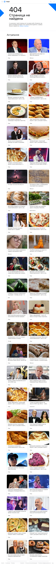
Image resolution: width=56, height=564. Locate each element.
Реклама (13, 563)
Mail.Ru (2, 563)
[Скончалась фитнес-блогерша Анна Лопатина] (17, 463)
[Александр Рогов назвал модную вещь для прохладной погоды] (39, 506)
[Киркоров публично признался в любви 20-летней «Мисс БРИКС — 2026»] (39, 158)
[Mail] (4, 1)
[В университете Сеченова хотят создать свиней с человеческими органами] (39, 354)
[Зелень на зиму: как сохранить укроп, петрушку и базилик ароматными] (39, 201)
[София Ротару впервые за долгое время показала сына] (17, 506)
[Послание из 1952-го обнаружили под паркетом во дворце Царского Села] (39, 180)
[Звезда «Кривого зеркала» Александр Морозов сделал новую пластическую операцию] (39, 71)
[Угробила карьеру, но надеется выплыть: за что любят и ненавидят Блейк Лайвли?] (39, 245)
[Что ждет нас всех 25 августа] (17, 180)
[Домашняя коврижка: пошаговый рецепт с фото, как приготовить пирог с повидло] (39, 441)
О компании (7, 563)
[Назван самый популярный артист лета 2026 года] (17, 376)
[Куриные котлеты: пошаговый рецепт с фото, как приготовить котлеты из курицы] (17, 419)
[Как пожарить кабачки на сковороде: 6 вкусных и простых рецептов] (17, 114)
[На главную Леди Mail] (7, 1)
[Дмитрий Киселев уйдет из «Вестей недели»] (39, 49)
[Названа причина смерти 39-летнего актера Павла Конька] (17, 71)
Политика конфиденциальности (44, 563)
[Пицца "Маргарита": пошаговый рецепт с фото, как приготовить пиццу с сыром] (17, 398)
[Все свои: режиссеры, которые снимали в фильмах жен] (17, 550)
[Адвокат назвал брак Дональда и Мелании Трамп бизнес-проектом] (17, 354)
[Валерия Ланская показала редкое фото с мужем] (17, 223)
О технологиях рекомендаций (31, 563)
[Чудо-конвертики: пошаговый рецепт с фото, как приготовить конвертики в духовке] (39, 114)
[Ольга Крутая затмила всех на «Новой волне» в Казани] (39, 419)
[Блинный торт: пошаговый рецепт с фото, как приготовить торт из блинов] (39, 528)
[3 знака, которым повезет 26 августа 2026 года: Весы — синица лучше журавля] (39, 398)
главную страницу (23, 26)
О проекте (22, 563)
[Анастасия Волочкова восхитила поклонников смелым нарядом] (17, 310)
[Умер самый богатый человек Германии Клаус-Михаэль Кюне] (39, 376)
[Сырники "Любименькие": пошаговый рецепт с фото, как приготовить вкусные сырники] (39, 93)
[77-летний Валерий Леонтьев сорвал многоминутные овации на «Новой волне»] (17, 267)
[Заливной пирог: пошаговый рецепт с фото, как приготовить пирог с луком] (39, 136)
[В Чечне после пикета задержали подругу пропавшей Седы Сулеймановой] (17, 245)
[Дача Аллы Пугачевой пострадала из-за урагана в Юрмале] (39, 485)
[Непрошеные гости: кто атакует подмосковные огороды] (17, 332)
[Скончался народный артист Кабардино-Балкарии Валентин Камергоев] (17, 485)
